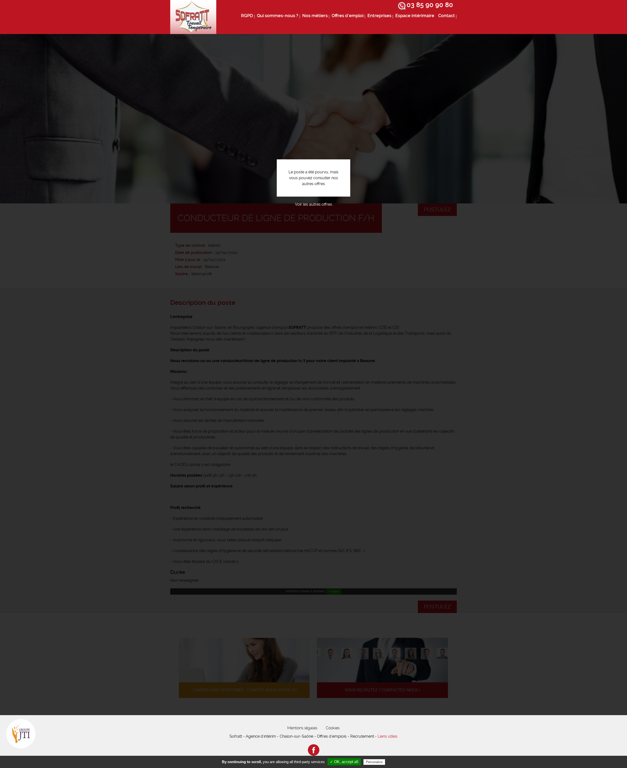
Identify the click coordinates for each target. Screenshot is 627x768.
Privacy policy (398, 762)
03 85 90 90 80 (430, 5)
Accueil (180, 37)
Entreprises (379, 15)
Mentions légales (302, 728)
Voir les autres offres (313, 204)
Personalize (374, 762)
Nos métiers (315, 15)
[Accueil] (193, 17)
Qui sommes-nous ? (277, 15)
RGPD (247, 15)
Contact (446, 15)
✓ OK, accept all (344, 762)
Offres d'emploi (347, 15)
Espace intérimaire (414, 15)
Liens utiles (388, 736)
